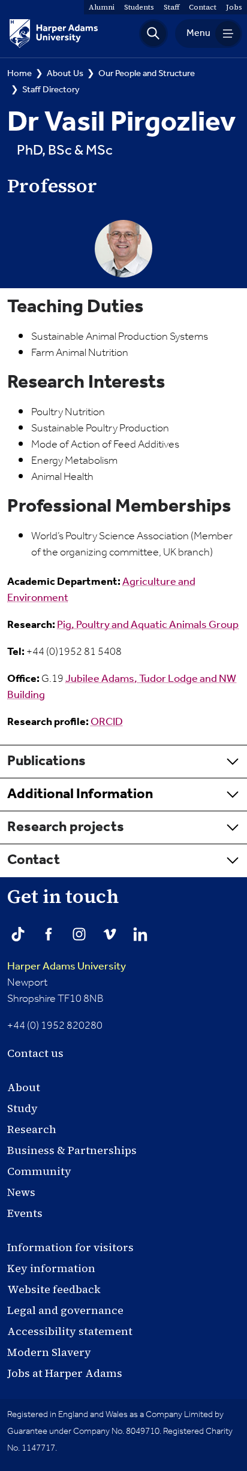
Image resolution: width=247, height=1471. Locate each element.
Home (19, 73)
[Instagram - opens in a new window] (79, 934)
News (21, 1192)
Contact (202, 7)
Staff (171, 7)
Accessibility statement (69, 1331)
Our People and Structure (146, 73)
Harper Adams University (66, 966)
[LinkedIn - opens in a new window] (140, 934)
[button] (153, 33)
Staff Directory (51, 89)
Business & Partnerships (72, 1150)
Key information (51, 1268)
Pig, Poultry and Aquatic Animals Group (148, 625)
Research (31, 1129)
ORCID (107, 722)
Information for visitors (70, 1247)
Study (22, 1108)
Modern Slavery (49, 1352)
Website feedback (54, 1289)
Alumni (102, 7)
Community (39, 1171)
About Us (65, 73)
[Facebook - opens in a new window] (48, 934)
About (23, 1087)
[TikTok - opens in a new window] (18, 934)
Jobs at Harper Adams (64, 1373)
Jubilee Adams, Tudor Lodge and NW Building (121, 687)
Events (25, 1213)
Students (139, 7)
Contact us (35, 1053)
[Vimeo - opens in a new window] (109, 934)
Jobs (234, 7)
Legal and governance (65, 1310)
